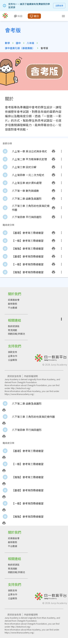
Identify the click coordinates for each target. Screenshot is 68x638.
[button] (34, 151)
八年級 (30, 43)
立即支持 (59, 5)
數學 (7, 43)
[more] (61, 151)
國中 (18, 43)
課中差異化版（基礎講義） (20, 48)
